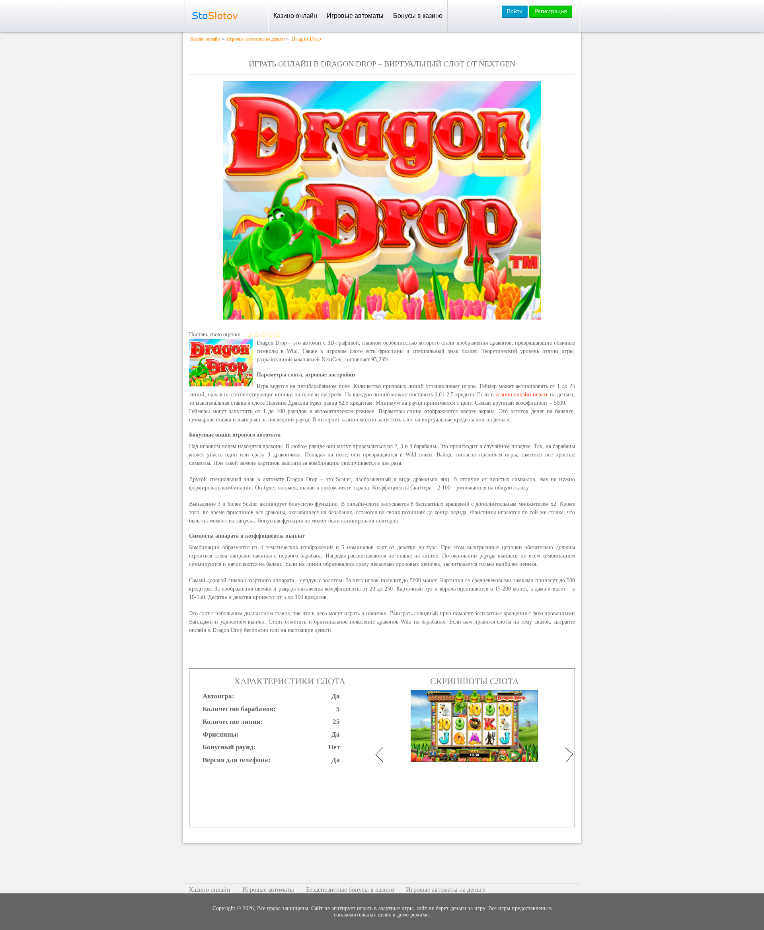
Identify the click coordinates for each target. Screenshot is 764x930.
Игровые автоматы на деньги (446, 889)
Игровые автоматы (355, 15)
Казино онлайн (295, 15)
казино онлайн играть (521, 395)
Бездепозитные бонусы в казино (350, 889)
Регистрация (550, 11)
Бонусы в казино (417, 15)
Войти (514, 11)
